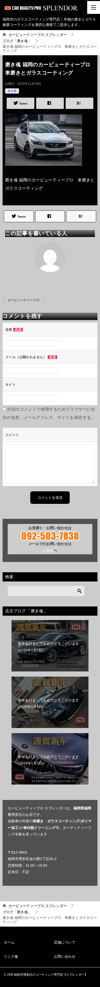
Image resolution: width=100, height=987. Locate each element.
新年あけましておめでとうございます (48, 647)
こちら (48, 550)
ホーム (9, 942)
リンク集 (11, 956)
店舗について (64, 942)
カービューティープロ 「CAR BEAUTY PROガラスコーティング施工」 (29, 300)
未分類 (12, 91)
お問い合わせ (64, 956)
